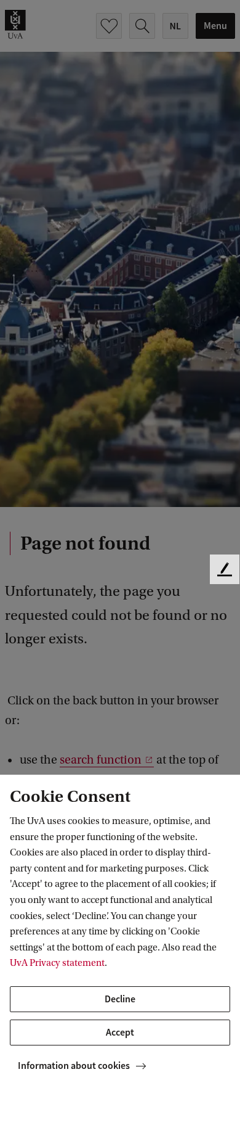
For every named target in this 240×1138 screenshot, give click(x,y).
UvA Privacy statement (57, 962)
